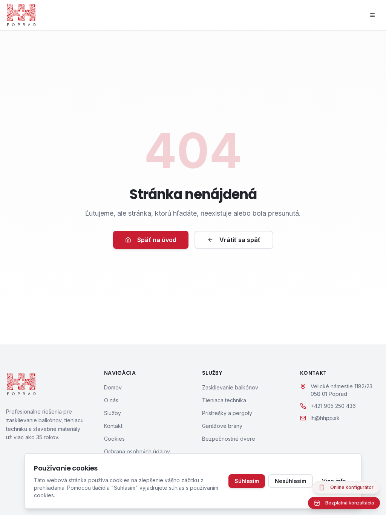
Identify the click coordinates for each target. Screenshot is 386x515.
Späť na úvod (156, 240)
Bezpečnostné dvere (228, 438)
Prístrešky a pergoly (227, 413)
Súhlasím (246, 481)
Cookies (114, 438)
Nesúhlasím (290, 481)
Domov (113, 387)
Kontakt (113, 426)
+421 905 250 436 (333, 406)
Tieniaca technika (224, 400)
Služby (112, 413)
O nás (111, 400)
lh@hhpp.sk (325, 418)
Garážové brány (222, 426)
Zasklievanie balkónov (230, 387)
